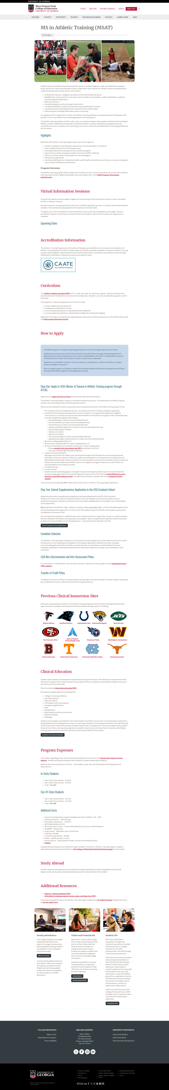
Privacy (121, 1075)
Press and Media (50, 1041)
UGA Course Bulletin (120, 1034)
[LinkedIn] (93, 1054)
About (135, 17)
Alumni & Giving (122, 17)
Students (47, 17)
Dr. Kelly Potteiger (105, 900)
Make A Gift (131, 8)
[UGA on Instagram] (94, 1083)
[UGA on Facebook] (88, 1083)
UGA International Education (123, 1041)
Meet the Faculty (43, 956)
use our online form (50, 902)
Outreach (108, 17)
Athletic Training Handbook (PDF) (58, 894)
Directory (93, 8)
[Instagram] (87, 1054)
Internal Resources (107, 8)
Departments (61, 17)
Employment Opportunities (126, 1071)
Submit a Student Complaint (106, 1073)
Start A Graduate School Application (54, 525)
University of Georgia (45, 1074)
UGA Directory (82, 1073)
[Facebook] (81, 1054)
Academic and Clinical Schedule (52, 735)
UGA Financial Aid (119, 1038)
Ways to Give (51, 1034)
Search (121, 8)
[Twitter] (76, 1054)
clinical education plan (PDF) (66, 688)
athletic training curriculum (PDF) (57, 293)
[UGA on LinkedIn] (103, 1083)
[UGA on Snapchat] (97, 1083)
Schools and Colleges (83, 1071)
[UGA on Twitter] (91, 1083)
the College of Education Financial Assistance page (93, 849)
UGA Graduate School (105, 1071)
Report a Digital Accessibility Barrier (106, 1076)
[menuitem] (35, 17)
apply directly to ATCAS (61, 397)
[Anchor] (39, 135)
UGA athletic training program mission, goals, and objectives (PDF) (70, 896)
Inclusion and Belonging (91, 17)
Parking (48, 843)
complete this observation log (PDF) (68, 448)
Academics (35, 17)
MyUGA (80, 1075)
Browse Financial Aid (79, 980)
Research (74, 17)
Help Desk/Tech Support (47, 1038)
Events (83, 8)
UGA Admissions (82, 1078)
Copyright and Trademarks (127, 1073)
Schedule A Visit (112, 1003)
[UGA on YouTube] (100, 1083)
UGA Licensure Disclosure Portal (56, 319)
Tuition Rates (77, 976)
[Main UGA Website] (39, 1)
